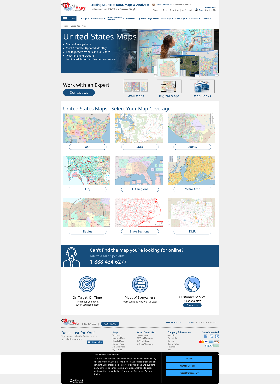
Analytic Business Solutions (114, 18)
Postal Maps (166, 19)
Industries (174, 10)
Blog (169, 349)
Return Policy (173, 344)
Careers (171, 341)
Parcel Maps (180, 19)
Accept (189, 359)
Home (65, 26)
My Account (186, 10)
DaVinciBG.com (143, 341)
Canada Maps (118, 341)
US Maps (83, 19)
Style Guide (117, 349)
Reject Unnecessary (189, 373)
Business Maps (118, 338)
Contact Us (210, 10)
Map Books (141, 19)
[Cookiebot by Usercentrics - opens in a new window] (76, 381)
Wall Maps (130, 19)
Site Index (172, 347)
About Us (157, 10)
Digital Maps (153, 19)
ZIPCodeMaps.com (145, 338)
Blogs (165, 10)
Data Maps (193, 19)
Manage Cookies (187, 366)
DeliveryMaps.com (145, 344)
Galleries (205, 19)
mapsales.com (143, 335)
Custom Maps (97, 19)
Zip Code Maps (118, 347)
